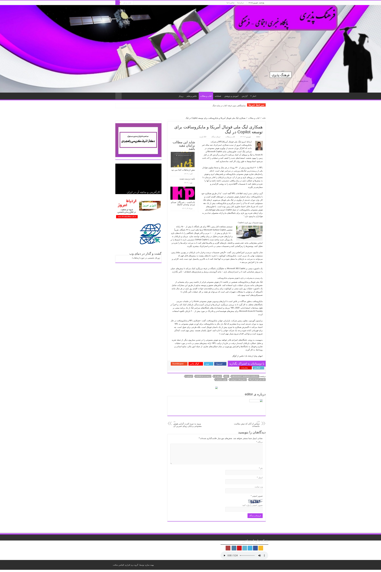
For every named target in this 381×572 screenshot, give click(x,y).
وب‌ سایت (259, 487)
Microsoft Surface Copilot (245, 376)
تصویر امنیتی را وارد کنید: (252, 505)
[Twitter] (147, 3)
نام (261, 468)
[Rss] (153, 3)
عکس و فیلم (192, 96)
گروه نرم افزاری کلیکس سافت (125, 565)
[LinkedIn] (144, 3)
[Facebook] (150, 3)
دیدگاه (259, 442)
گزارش (245, 96)
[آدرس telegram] (135, 3)
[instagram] (139, 3)
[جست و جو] (117, 2)
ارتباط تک (249, 356)
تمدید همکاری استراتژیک (223, 145)
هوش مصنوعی (221, 379)
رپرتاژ (181, 96)
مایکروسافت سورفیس (238, 379)
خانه (264, 118)
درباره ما (240, 3)
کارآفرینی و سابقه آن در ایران (143, 192)
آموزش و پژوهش (231, 96)
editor (258, 137)
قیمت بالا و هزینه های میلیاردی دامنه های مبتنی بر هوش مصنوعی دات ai (217, 105)
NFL (226, 376)
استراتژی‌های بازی (231, 272)
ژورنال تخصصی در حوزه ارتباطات (146, 258)
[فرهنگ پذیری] (190, 49)
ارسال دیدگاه (215, 137)
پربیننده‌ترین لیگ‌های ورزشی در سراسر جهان (238, 171)
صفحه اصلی (262, 96)
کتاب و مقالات (206, 96)
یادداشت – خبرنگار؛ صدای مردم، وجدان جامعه (183, 203)
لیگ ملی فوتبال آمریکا (257, 379)
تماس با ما (230, 3)
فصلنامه (218, 96)
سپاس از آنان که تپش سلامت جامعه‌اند (247, 424)
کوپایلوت (189, 376)
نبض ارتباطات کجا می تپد (183, 170)
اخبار (254, 96)
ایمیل (260, 477)
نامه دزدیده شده (187, 179)
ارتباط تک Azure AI (203, 376)
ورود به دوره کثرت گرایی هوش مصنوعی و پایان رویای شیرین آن (187, 424)
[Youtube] (141, 3)
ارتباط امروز (247, 142)
